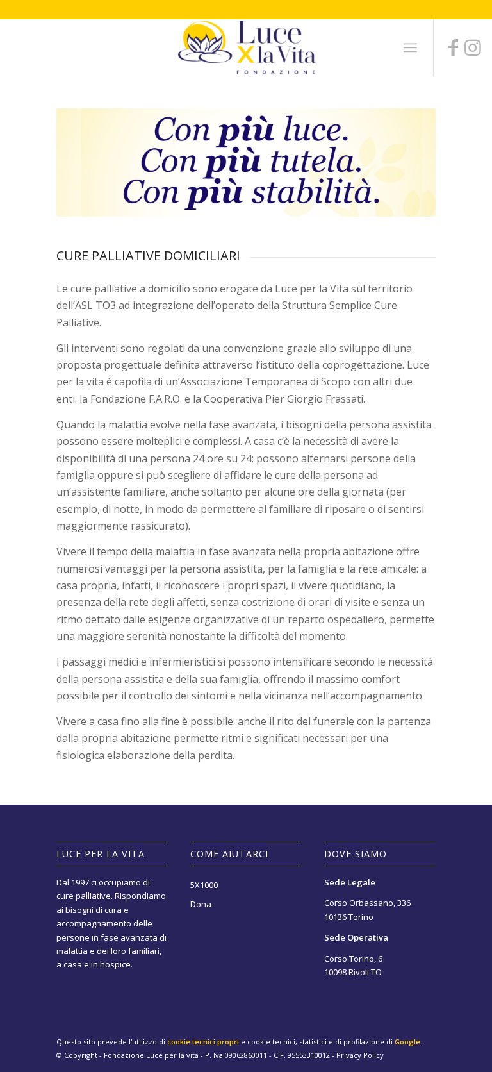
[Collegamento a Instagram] (472, 47)
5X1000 (204, 885)
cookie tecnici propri (203, 1041)
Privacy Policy (360, 1055)
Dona (200, 904)
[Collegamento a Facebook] (453, 47)
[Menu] (410, 47)
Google (407, 1041)
